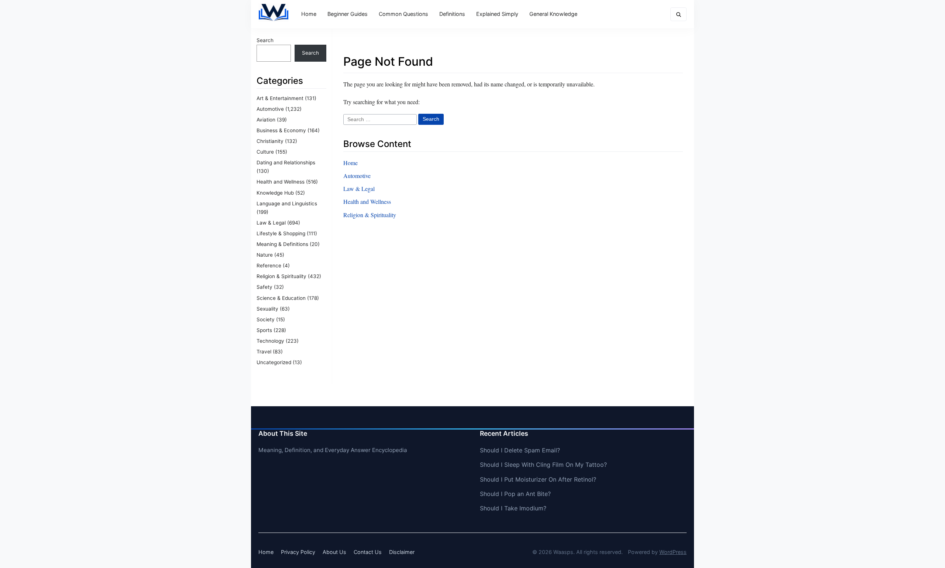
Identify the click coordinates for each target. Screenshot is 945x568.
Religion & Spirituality (281, 276)
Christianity (270, 141)
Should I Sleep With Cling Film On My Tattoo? (543, 464)
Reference (269, 265)
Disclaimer (402, 552)
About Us (334, 552)
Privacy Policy (298, 552)
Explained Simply (497, 14)
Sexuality (267, 309)
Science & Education (281, 298)
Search (265, 40)
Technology (270, 341)
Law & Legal (271, 223)
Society (266, 319)
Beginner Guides (347, 14)
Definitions (452, 14)
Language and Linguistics (287, 203)
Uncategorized (274, 362)
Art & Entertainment (280, 98)
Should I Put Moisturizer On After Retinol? (538, 479)
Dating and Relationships (286, 162)
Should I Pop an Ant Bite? (515, 493)
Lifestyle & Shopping (281, 233)
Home (308, 14)
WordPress (673, 552)
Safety (264, 287)
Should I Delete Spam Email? (520, 450)
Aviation (266, 120)
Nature (265, 255)
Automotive (270, 109)
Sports (264, 330)
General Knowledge (553, 14)
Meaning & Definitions (282, 244)
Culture (265, 152)
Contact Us (368, 552)
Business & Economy (281, 130)
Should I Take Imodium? (513, 508)
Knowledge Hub (275, 193)
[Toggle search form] (678, 14)
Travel (264, 352)
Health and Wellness (281, 182)
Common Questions (403, 14)
